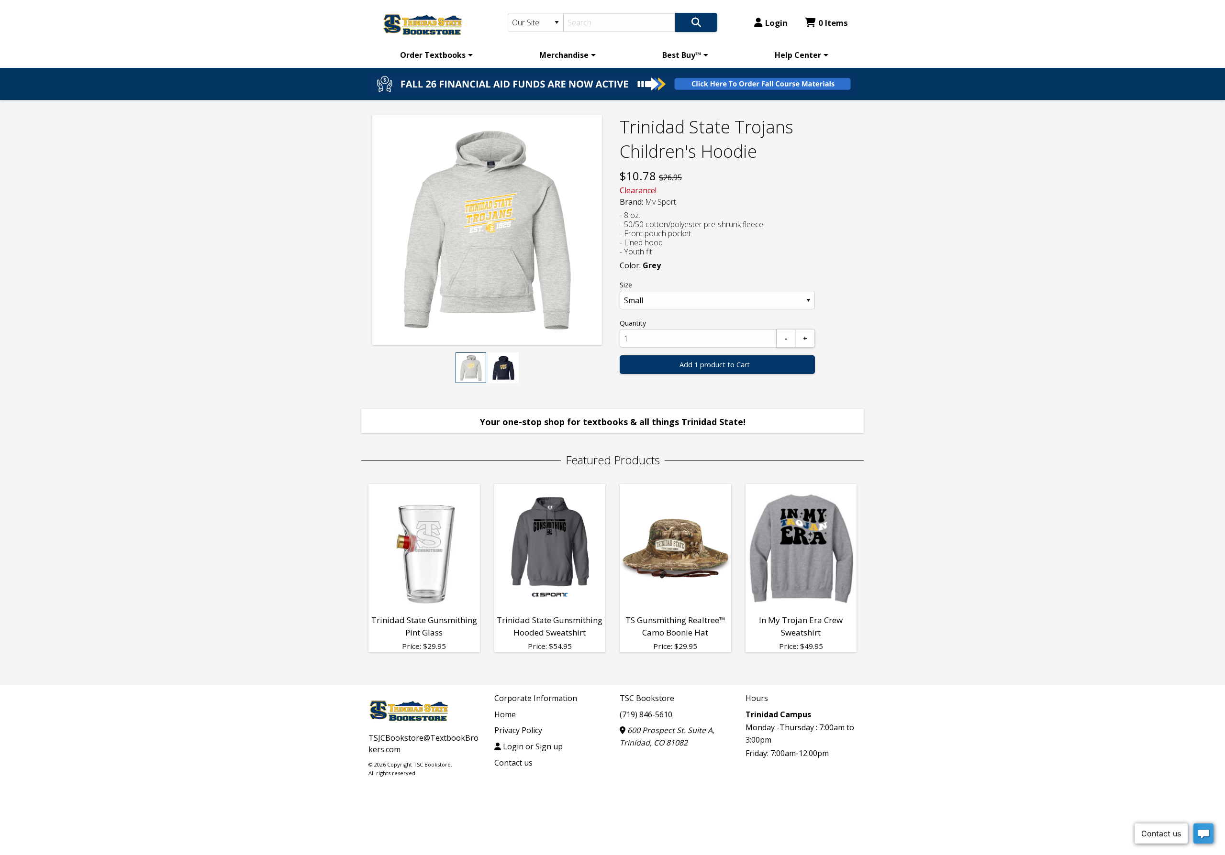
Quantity (633, 323)
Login (776, 22)
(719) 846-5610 (646, 714)
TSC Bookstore (647, 698)
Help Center (798, 55)
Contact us (513, 762)
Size (626, 284)
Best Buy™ (681, 55)
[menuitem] (434, 55)
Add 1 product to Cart (714, 364)
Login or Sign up (532, 746)
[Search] (696, 22)
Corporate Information (535, 698)
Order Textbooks (433, 55)
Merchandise (564, 55)
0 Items (833, 22)
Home (505, 714)
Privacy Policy (518, 730)
